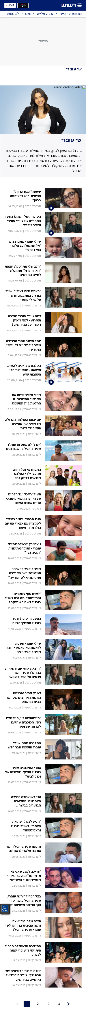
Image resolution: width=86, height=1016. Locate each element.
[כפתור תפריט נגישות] (5, 908)
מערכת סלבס (33, 206)
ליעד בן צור (34, 434)
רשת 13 (36, 509)
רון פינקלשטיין (32, 306)
